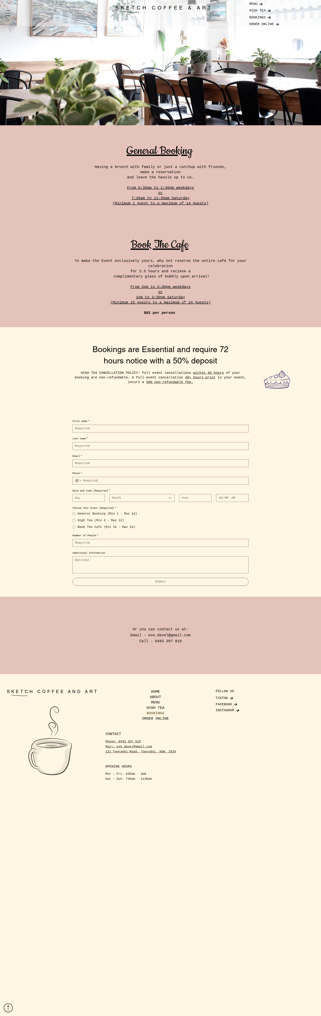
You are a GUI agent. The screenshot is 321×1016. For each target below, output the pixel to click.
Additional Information (88, 552)
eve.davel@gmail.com (169, 635)
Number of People (85, 535)
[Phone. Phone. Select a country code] (78, 480)
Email (77, 456)
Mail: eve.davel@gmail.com (129, 746)
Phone (77, 473)
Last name (80, 438)
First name (81, 421)
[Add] (8, 1007)
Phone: (112, 741)
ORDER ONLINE (155, 718)
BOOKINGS (155, 713)
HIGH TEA (155, 708)
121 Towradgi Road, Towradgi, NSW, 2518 (141, 751)
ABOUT (155, 697)
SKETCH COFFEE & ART (164, 8)
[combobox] (141, 498)
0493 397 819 (130, 741)
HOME (155, 692)
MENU (155, 702)
